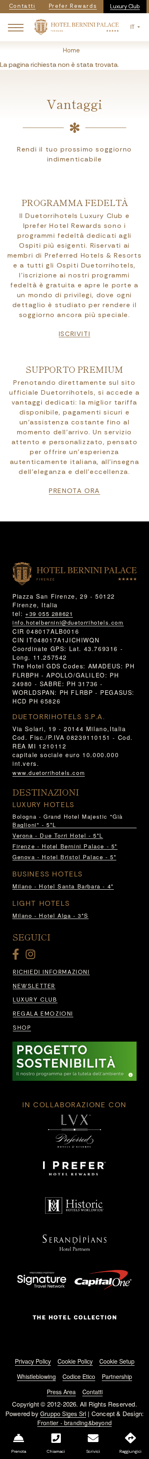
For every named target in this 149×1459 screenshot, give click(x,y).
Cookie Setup (117, 1361)
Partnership (117, 1376)
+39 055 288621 (49, 614)
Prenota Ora (74, 491)
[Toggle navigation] (15, 27)
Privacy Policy (33, 1361)
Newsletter (34, 986)
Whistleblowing (36, 1376)
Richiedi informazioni (51, 972)
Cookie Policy (75, 1361)
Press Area (61, 1392)
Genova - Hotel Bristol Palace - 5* (64, 857)
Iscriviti (74, 334)
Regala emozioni (43, 1013)
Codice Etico (78, 1376)
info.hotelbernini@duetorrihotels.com (68, 622)
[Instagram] (32, 956)
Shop (22, 1027)
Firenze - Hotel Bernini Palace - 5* (65, 846)
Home (71, 50)
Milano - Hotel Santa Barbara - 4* (63, 886)
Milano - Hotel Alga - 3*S (50, 915)
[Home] (76, 26)
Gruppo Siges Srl (63, 1413)
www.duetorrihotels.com (48, 773)
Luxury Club (125, 6)
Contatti (92, 1392)
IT (133, 27)
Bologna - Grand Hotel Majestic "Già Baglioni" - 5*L (67, 820)
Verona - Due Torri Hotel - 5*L (57, 835)
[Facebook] (17, 956)
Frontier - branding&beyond (74, 1423)
